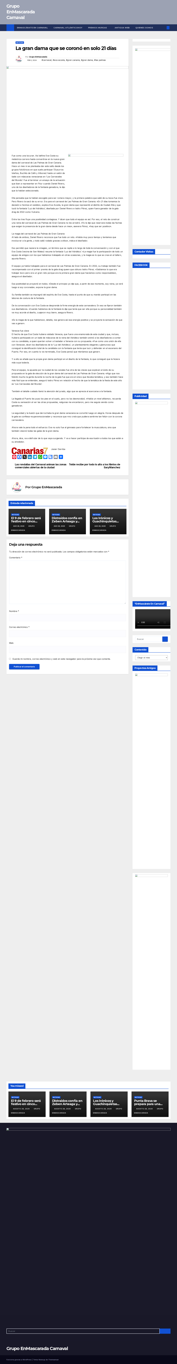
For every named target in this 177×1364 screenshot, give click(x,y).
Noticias (19, 42)
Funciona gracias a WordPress (19, 1360)
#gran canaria (73, 60)
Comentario (15, 557)
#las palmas (100, 60)
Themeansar (53, 1360)
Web (11, 643)
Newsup (42, 1360)
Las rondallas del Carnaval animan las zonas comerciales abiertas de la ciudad (41, 466)
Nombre (14, 611)
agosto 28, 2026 (21, 1109)
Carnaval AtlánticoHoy (68, 28)
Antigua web (122, 28)
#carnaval (46, 60)
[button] (164, 27)
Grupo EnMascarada (38, 57)
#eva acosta (59, 60)
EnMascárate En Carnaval (32, 28)
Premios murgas (98, 28)
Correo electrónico (19, 627)
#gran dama (87, 60)
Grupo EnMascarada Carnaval (20, 11)
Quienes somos (144, 28)
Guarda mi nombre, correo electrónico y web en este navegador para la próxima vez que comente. (61, 659)
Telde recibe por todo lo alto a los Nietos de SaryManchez (94, 466)
